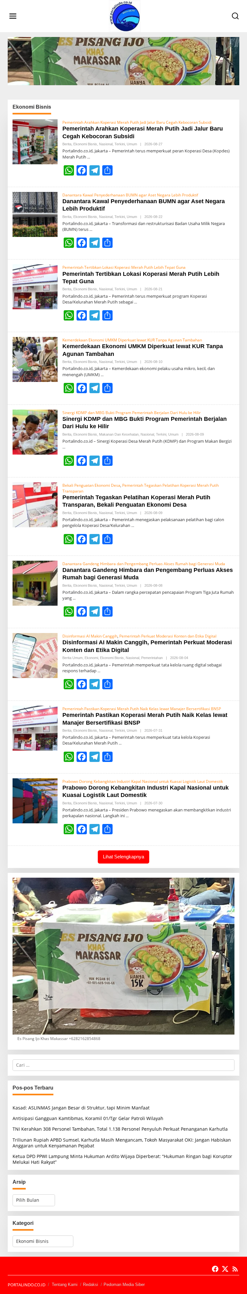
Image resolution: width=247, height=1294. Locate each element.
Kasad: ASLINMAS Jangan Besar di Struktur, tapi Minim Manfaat (81, 1108)
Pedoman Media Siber (124, 1284)
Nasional (106, 144)
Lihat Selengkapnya (123, 856)
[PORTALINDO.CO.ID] (125, 16)
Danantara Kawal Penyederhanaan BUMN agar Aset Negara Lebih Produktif (130, 195)
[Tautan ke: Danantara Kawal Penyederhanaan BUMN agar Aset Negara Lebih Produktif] (35, 214)
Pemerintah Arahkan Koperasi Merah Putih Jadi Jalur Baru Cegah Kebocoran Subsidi (137, 122)
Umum (132, 144)
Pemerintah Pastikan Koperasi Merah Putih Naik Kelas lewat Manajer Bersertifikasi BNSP (141, 708)
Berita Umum (72, 658)
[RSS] (235, 1269)
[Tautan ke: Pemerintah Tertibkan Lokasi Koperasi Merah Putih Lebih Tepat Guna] (35, 286)
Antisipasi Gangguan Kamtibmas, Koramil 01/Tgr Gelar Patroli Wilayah (88, 1118)
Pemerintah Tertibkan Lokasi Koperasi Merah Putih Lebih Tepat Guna (124, 267)
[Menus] (13, 16)
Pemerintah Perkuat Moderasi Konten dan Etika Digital (167, 636)
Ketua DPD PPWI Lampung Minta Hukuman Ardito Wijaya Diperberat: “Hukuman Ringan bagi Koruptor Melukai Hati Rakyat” (122, 1159)
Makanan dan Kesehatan (119, 434)
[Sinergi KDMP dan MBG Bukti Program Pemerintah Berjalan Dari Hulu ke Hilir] (63, 447)
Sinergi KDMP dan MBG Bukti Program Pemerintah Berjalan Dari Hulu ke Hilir (131, 412)
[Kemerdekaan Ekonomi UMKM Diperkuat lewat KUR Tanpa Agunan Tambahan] (102, 374)
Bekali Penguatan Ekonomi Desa (91, 485)
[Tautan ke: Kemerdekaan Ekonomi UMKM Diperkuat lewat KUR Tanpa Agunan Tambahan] (35, 359)
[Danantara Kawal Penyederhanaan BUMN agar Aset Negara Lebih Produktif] (90, 229)
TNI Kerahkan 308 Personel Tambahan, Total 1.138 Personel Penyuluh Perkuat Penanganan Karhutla (120, 1129)
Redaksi (90, 1284)
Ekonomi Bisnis (85, 144)
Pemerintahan (152, 658)
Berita (66, 144)
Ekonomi (91, 658)
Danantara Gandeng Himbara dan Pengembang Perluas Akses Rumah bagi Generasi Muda (143, 563)
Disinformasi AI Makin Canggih (89, 636)
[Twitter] (225, 1269)
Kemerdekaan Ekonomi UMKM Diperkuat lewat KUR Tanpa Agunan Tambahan (132, 340)
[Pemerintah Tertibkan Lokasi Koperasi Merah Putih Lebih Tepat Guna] (135, 302)
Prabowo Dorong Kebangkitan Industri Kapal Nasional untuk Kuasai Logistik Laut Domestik (142, 781)
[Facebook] (215, 1269)
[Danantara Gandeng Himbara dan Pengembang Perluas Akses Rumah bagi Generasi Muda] (74, 598)
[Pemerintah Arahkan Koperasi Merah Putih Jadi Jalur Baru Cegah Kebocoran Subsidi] (88, 157)
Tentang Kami (65, 1284)
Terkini (119, 144)
